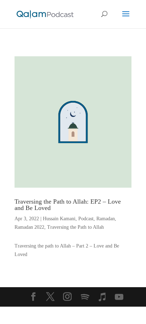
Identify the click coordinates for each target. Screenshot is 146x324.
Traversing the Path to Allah (75, 227)
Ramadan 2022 (29, 227)
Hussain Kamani (59, 218)
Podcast (86, 218)
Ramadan (105, 218)
